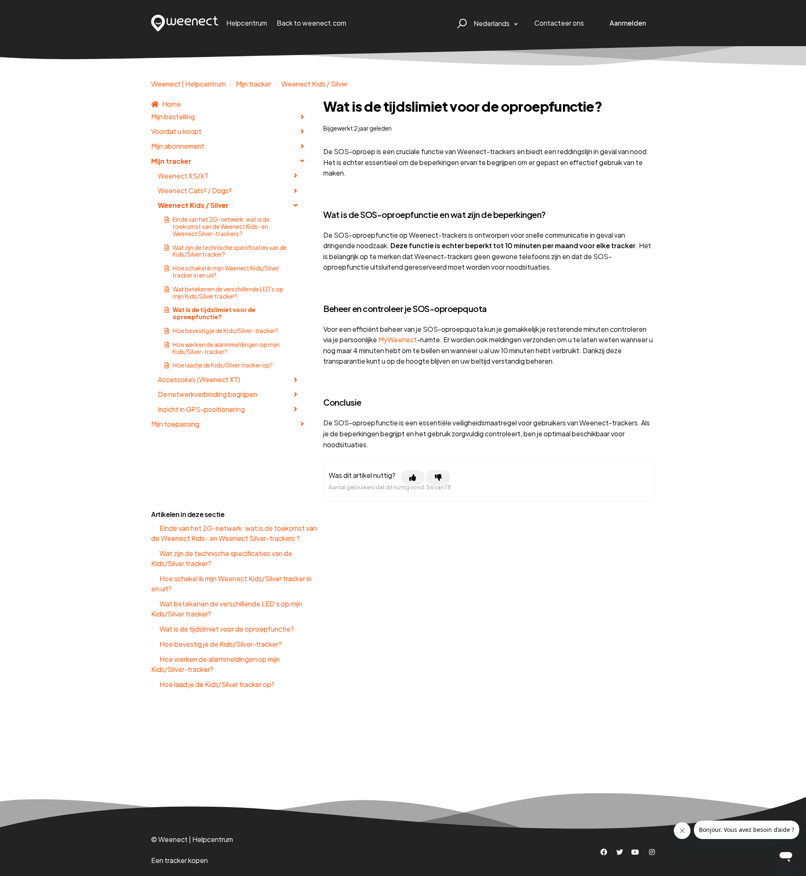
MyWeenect (397, 339)
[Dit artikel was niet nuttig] (438, 477)
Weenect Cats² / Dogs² (195, 190)
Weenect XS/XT (183, 175)
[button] (461, 23)
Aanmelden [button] (628, 22)
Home (171, 104)
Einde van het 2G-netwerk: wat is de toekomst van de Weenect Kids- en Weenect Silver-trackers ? (221, 226)
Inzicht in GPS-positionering (201, 409)
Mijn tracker (253, 83)
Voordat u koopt (176, 131)
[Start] (185, 23)
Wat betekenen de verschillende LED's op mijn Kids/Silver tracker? (228, 292)
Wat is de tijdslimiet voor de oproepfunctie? (214, 313)
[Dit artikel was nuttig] (412, 477)
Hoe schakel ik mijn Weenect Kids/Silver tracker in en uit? (226, 271)
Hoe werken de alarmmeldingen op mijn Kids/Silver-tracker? (226, 348)
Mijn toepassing (175, 424)
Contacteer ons (559, 22)
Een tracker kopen (179, 860)
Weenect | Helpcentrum (188, 83)
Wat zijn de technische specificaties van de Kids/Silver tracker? (230, 251)
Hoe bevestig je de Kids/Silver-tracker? (225, 330)
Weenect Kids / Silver (314, 83)
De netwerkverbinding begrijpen (207, 394)
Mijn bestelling (173, 116)
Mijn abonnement (177, 146)
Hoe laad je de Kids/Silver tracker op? (223, 365)
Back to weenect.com (311, 22)
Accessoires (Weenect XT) (199, 379)
